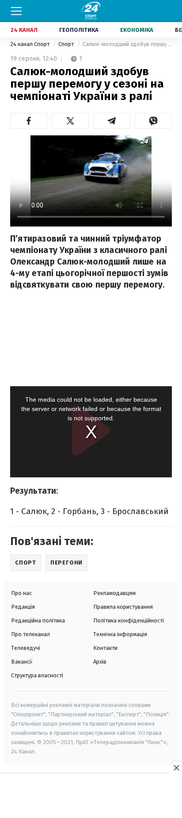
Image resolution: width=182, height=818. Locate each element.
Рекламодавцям (114, 593)
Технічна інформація (120, 634)
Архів (99, 661)
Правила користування (123, 606)
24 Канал (24, 30)
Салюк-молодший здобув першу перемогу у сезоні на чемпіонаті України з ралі (127, 44)
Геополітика (79, 30)
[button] (28, 121)
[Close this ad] (176, 767)
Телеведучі (25, 648)
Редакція (23, 606)
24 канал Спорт (30, 44)
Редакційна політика (38, 620)
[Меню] (16, 11)
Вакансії (22, 661)
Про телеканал (30, 634)
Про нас (21, 593)
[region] (91, 796)
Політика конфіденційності (128, 620)
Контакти (105, 648)
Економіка (136, 30)
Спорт (66, 44)
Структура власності (37, 675)
